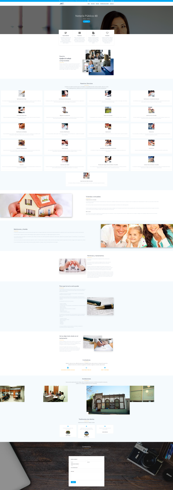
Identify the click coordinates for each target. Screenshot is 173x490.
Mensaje (72, 471)
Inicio (89, 3)
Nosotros (93, 3)
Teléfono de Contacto (75, 463)
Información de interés (104, 3)
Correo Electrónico (74, 467)
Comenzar (86, 21)
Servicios (97, 3)
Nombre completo (74, 459)
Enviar (73, 482)
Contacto (112, 3)
